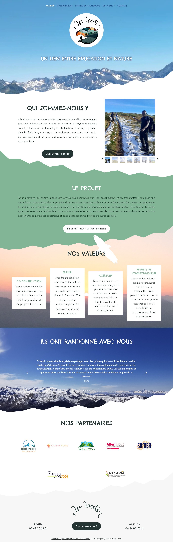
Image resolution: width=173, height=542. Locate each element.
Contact (122, 6)
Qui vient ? (109, 6)
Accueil (50, 6)
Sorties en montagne (87, 6)
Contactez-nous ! (86, 526)
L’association (64, 6)
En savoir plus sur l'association (86, 228)
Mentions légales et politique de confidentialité (71, 539)
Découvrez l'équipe (58, 153)
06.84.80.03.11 (134, 528)
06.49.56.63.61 (38, 528)
